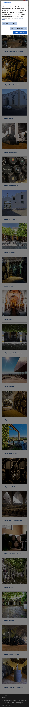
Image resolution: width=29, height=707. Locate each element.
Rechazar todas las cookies (18, 28)
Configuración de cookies (9, 23)
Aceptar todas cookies (20, 32)
